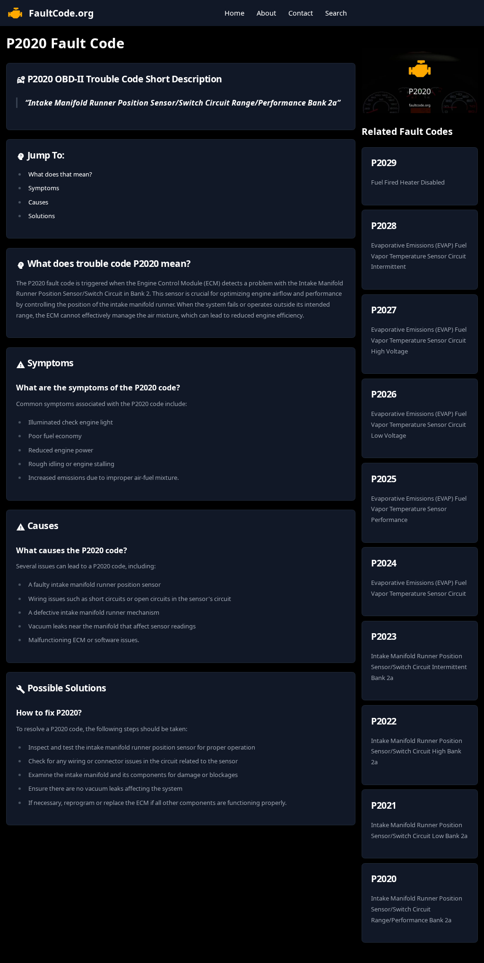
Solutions (41, 216)
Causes (38, 202)
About (266, 13)
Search (336, 13)
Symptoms (43, 188)
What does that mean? (60, 174)
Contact (300, 13)
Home (234, 13)
